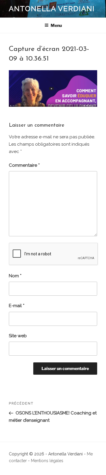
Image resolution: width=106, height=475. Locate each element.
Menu (56, 25)
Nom (15, 275)
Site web (18, 335)
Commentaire (24, 165)
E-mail (16, 305)
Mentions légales (47, 460)
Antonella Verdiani (52, 8)
